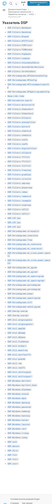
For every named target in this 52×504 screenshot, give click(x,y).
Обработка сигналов (17, 14)
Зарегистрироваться (38, 3)
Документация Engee (17, 9)
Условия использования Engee (25, 499)
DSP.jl (31, 14)
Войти (23, 3)
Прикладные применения (19, 12)
